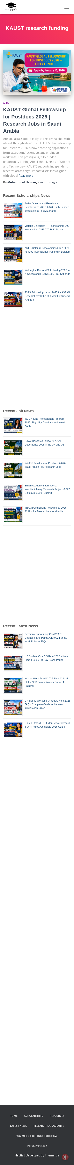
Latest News (18, 1125)
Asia (6, 102)
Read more (26, 175)
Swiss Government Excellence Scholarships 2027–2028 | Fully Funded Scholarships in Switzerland (47, 207)
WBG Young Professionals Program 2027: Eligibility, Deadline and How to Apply (45, 422)
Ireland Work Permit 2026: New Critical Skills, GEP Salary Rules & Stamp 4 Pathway (46, 682)
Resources (57, 1115)
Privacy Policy (37, 1145)
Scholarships (33, 1115)
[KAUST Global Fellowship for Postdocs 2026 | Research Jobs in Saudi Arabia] (37, 72)
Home (13, 1115)
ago (47, 182)
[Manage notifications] (65, 1157)
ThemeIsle (52, 1155)
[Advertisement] (37, 359)
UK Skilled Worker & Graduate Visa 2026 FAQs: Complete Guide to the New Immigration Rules (47, 704)
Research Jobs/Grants (49, 1125)
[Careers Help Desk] (12, 7)
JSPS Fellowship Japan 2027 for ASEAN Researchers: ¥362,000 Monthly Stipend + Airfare (47, 296)
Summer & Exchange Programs (37, 1136)
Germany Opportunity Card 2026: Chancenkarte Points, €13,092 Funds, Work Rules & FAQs (46, 638)
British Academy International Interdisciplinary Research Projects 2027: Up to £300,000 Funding (48, 489)
